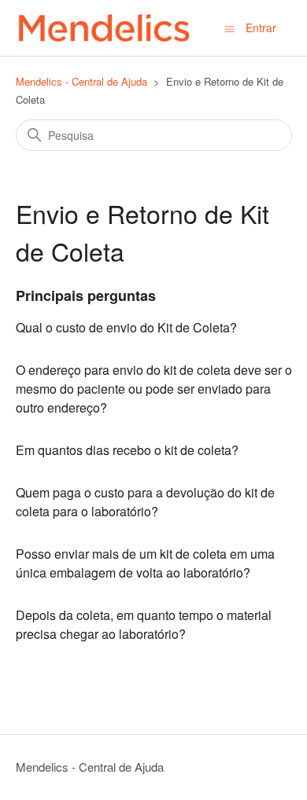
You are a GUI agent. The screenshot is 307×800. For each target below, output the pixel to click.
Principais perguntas (86, 295)
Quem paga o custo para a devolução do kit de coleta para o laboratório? (145, 501)
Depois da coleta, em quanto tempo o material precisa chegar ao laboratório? (144, 624)
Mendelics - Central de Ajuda (81, 81)
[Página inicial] (103, 27)
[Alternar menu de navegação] (229, 27)
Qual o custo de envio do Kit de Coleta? (126, 327)
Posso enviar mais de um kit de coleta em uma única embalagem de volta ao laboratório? (145, 563)
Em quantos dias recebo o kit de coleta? (127, 450)
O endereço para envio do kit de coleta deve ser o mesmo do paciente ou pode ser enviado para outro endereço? (154, 389)
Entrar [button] (261, 27)
